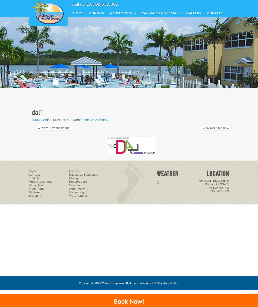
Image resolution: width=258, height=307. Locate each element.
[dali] (132, 145)
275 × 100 (67, 120)
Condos (96, 13)
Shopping (35, 195)
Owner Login (77, 192)
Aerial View (77, 188)
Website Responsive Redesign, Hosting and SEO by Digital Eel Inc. (140, 283)
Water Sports (78, 195)
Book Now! (129, 301)
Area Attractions (95, 120)
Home (78, 13)
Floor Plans (36, 188)
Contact (215, 13)
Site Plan (75, 185)
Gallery (193, 13)
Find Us (34, 178)
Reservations (78, 181)
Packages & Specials (161, 13)
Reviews (35, 192)
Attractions (122, 13)
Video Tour (36, 185)
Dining (73, 178)
